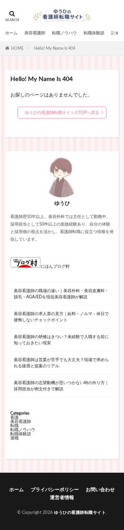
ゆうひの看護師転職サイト (80, 512)
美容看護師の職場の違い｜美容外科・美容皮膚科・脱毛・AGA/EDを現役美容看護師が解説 (61, 294)
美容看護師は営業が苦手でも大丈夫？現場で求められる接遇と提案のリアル (61, 363)
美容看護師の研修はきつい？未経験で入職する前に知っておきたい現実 (61, 340)
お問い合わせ (100, 489)
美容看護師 (34, 33)
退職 (14, 438)
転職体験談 (94, 33)
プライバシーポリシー (55, 489)
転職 (14, 426)
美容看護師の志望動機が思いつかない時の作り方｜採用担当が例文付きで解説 (61, 386)
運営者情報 (62, 497)
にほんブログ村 (55, 266)
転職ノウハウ (64, 33)
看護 (14, 417)
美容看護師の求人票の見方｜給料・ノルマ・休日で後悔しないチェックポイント (61, 317)
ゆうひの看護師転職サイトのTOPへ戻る (62, 113)
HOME (17, 48)
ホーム (11, 33)
